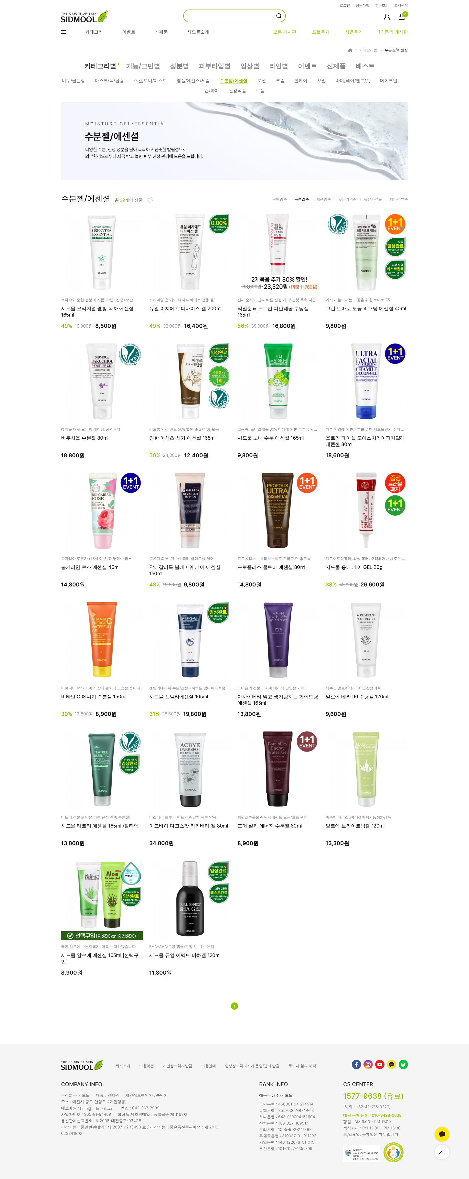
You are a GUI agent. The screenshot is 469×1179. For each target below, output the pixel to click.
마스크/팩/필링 (109, 80)
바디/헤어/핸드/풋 (352, 80)
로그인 (345, 5)
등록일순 (301, 199)
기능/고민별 (143, 66)
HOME (350, 50)
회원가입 (362, 5)
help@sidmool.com (97, 1108)
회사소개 (123, 1065)
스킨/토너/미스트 (150, 80)
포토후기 (321, 31)
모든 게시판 (284, 31)
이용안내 (208, 1065)
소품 (260, 90)
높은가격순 (373, 199)
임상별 (249, 66)
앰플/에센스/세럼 (193, 80)
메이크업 (388, 80)
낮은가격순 (347, 199)
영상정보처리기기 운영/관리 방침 (252, 1065)
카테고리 (94, 31)
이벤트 (128, 31)
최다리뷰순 (399, 199)
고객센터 (401, 5)
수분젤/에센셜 (396, 50)
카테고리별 (368, 50)
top (442, 1152)
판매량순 (279, 199)
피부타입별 (215, 66)
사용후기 (354, 31)
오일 (321, 80)
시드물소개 (198, 31)
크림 (280, 80)
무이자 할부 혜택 (302, 1065)
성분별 (179, 66)
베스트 (365, 66)
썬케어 (300, 80)
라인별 (278, 66)
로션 (261, 80)
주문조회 (382, 5)
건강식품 (237, 90)
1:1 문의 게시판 (393, 31)
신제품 (161, 31)
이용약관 (146, 1065)
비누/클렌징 (73, 80)
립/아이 (211, 90)
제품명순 (323, 199)
